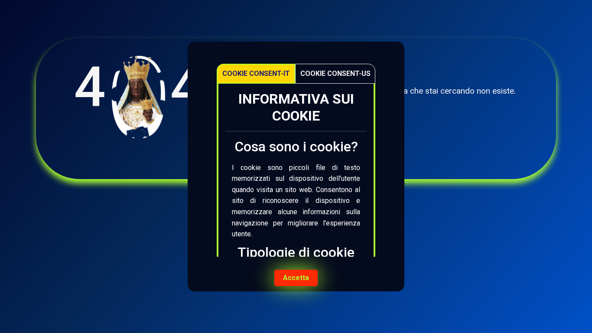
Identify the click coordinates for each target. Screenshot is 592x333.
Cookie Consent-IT (256, 73)
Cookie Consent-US (335, 73)
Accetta (296, 278)
